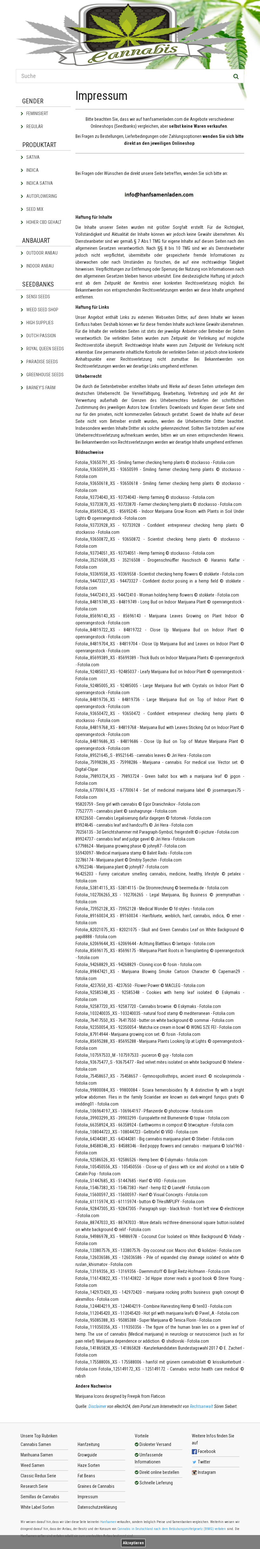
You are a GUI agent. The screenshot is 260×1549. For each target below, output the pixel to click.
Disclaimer (97, 1406)
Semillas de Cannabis (40, 1496)
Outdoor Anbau (41, 252)
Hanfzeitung (89, 1444)
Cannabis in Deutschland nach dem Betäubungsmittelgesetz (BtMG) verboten (171, 1529)
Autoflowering (41, 196)
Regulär (34, 126)
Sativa (32, 157)
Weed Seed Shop (41, 309)
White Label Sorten (37, 1507)
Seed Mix (34, 209)
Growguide (87, 1454)
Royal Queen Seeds (44, 348)
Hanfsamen (108, 1522)
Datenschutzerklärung (97, 1507)
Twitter (203, 1461)
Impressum (88, 1496)
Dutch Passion (40, 335)
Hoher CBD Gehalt (43, 222)
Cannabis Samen (36, 1444)
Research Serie (34, 1486)
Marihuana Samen (37, 1454)
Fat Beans (86, 1475)
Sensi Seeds (37, 296)
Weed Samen (32, 1465)
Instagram (206, 1472)
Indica (32, 170)
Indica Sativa (39, 183)
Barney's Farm (40, 387)
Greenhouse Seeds (44, 374)
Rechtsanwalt (202, 1406)
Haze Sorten (89, 1465)
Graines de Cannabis (96, 1486)
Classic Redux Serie (38, 1475)
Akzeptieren (133, 1543)
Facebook (206, 1451)
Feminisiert (36, 113)
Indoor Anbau (39, 265)
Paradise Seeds (41, 361)
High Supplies (39, 322)
